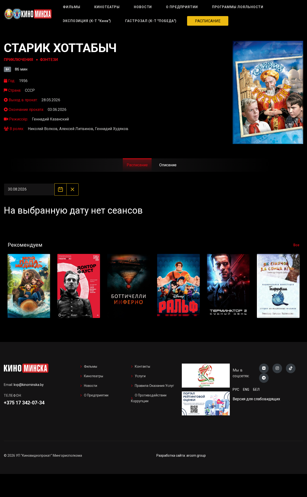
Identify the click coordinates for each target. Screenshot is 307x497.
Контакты (142, 366)
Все (296, 245)
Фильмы (90, 366)
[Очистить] (72, 189)
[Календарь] (60, 189)
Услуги (140, 376)
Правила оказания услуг (154, 386)
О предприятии (96, 395)
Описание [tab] (168, 165)
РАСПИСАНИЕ (207, 21)
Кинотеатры (93, 376)
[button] (295, 284)
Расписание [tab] (137, 165)
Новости (90, 386)
